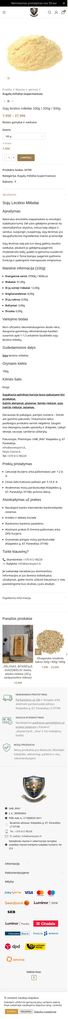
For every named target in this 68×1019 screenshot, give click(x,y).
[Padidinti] (8, 78)
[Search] (49, 12)
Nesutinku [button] (26, 1011)
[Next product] (12, 101)
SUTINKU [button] (11, 1011)
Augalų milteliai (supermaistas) (22, 94)
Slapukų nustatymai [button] (45, 1011)
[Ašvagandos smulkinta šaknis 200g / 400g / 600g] (50, 640)
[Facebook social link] (15, 182)
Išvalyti (8, 143)
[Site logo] (34, 12)
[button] (5, 660)
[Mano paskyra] (56, 12)
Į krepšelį (26, 157)
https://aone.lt (11, 451)
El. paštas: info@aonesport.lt (26, 836)
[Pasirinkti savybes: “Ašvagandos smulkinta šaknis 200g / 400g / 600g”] (38, 652)
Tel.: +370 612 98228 (21, 831)
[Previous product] (4, 101)
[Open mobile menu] (4, 12)
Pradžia (7, 89)
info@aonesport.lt (13, 447)
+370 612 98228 (16, 456)
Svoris (6, 130)
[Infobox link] (34, 701)
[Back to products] (8, 101)
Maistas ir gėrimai (27, 89)
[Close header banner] (64, 3)
